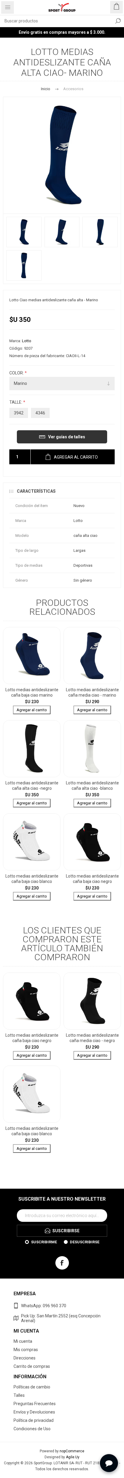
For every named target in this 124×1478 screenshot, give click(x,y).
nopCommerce (72, 1451)
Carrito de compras (32, 1366)
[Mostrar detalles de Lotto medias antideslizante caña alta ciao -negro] (31, 748)
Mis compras (26, 1349)
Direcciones (25, 1358)
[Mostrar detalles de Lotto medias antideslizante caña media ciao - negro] (92, 1001)
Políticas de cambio (32, 1387)
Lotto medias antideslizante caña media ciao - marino (92, 692)
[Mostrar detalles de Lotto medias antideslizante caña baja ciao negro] (92, 842)
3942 (18, 413)
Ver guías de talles (66, 436)
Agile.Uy (72, 1457)
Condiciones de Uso (32, 1428)
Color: (17, 373)
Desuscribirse (84, 1242)
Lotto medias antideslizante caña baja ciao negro (92, 879)
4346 (40, 413)
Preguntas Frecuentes (35, 1403)
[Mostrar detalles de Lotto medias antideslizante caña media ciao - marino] (92, 655)
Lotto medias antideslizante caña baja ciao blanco (31, 879)
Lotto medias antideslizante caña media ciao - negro (92, 1038)
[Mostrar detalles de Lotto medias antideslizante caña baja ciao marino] (31, 655)
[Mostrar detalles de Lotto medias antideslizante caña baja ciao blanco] (31, 842)
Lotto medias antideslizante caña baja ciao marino (31, 692)
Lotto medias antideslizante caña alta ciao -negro (31, 786)
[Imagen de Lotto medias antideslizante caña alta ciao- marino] (24, 232)
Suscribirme (44, 1242)
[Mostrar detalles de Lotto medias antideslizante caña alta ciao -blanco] (92, 748)
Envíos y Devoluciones (34, 1412)
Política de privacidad (34, 1420)
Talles (19, 1395)
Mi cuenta (23, 1341)
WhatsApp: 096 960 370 (43, 1305)
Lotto (26, 341)
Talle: (16, 402)
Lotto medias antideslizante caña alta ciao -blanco (92, 786)
